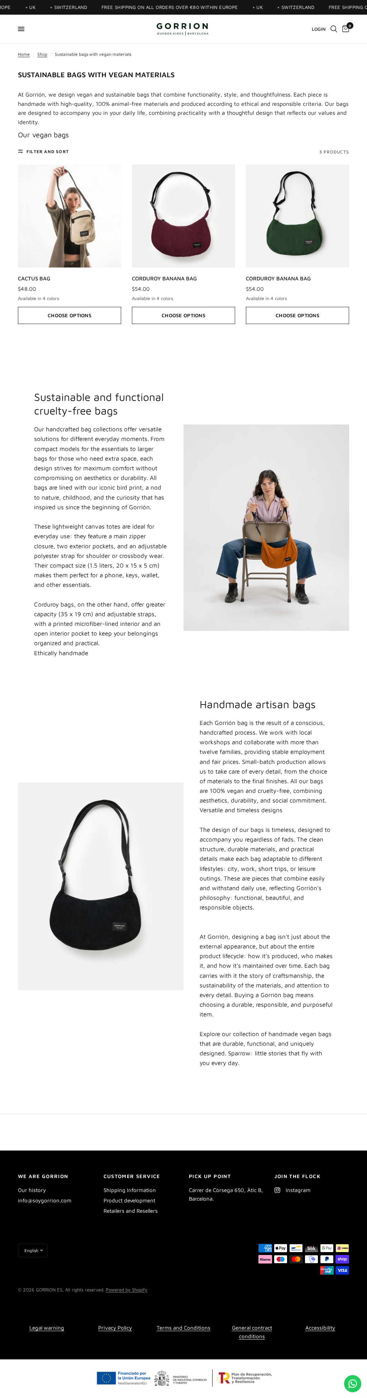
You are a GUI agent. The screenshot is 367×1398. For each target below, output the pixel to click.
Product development (129, 1200)
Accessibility (320, 1328)
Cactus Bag (34, 278)
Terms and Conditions (183, 1328)
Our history (32, 1190)
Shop (42, 54)
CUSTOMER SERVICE (132, 1176)
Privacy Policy (115, 1328)
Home (24, 54)
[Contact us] (352, 1383)
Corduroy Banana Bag (164, 278)
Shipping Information (130, 1190)
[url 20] (334, 29)
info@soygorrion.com (44, 1200)
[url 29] (183, 216)
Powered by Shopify (126, 1289)
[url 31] (297, 216)
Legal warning (46, 1328)
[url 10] (183, 29)
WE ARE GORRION (43, 1176)
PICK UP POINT (210, 1176)
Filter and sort (48, 151)
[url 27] (69, 216)
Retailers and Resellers (131, 1211)
